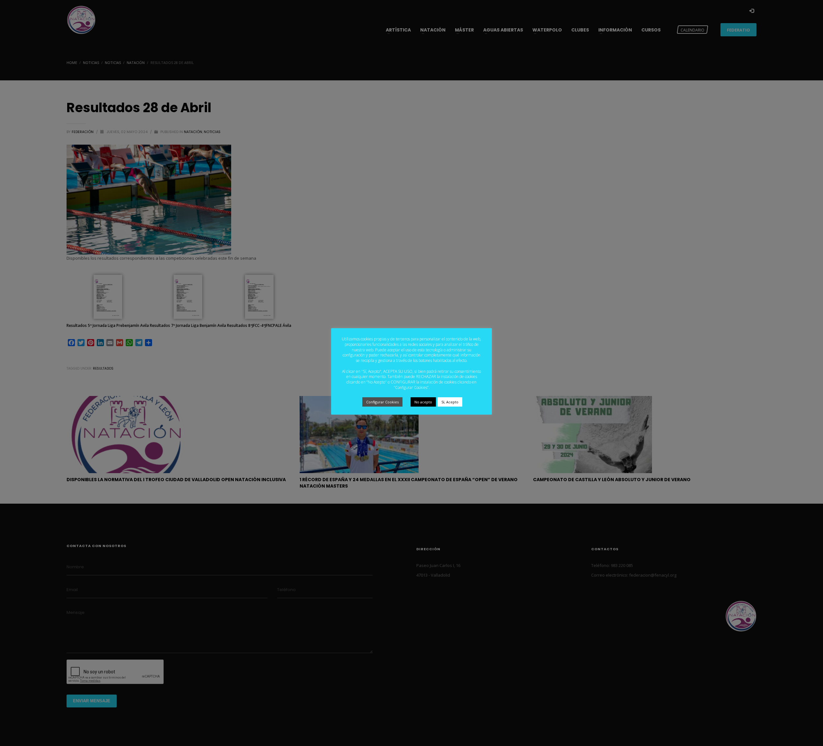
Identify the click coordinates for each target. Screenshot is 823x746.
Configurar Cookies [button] (382, 402)
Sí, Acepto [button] (449, 402)
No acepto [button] (423, 402)
